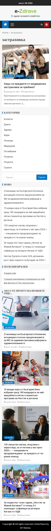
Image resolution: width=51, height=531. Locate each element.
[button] (12, 24)
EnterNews (40, 524)
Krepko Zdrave (28, 92)
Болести (8, 119)
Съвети (19, 76)
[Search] (41, 24)
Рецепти (8, 162)
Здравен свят (10, 273)
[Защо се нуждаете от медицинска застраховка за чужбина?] (25, 62)
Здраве (8, 129)
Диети (7, 124)
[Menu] (12, 24)
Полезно (9, 76)
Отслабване (10, 151)
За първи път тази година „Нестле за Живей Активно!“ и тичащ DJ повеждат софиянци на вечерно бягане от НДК (24, 246)
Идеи (6, 135)
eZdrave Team (26, 347)
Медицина (9, 146)
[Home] (5, 24)
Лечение (8, 140)
